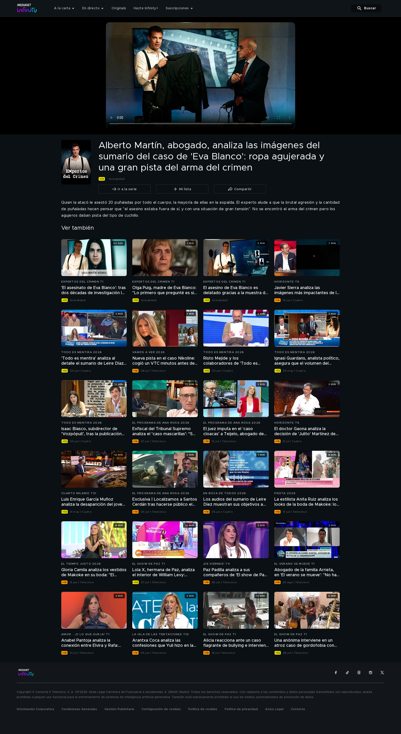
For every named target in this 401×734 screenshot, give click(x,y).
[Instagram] (371, 672)
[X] (382, 672)
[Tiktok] (347, 672)
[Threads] (359, 672)
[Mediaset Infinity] (27, 8)
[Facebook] (336, 672)
